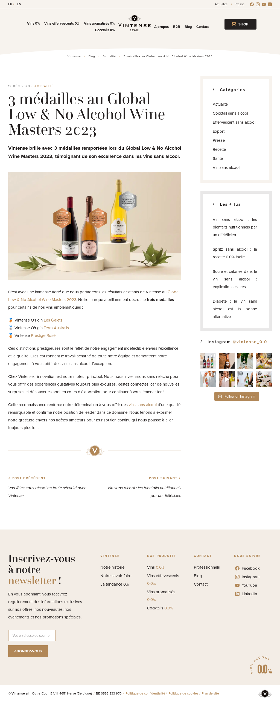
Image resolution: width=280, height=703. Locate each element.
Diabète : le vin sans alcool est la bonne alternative (235, 309)
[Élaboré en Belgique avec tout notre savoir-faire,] (208, 379)
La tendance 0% (114, 584)
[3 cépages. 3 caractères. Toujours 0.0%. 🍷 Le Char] (208, 361)
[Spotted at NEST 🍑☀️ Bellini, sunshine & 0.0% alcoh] (227, 361)
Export (218, 131)
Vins (156, 567)
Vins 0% (33, 23)
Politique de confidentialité (145, 693)
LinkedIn (249, 594)
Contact (202, 26)
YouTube (249, 585)
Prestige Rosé (43, 335)
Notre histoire (112, 567)
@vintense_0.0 (250, 342)
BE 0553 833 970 (109, 693)
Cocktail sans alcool (230, 113)
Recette (219, 149)
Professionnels (207, 567)
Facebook (251, 568)
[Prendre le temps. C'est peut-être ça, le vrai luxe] (245, 361)
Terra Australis (56, 328)
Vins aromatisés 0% (99, 23)
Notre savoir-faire (115, 576)
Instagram (250, 577)
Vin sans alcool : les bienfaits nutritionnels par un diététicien (235, 227)
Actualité (221, 4)
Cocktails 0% (105, 30)
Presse (240, 4)
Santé (218, 158)
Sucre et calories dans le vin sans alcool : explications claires (235, 279)
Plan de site (210, 693)
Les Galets (53, 320)
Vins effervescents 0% (62, 23)
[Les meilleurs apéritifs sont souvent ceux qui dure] (264, 361)
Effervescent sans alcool (234, 122)
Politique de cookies (183, 693)
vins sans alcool (143, 405)
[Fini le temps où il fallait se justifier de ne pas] (227, 379)
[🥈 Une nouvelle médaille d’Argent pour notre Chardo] (245, 379)
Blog (188, 26)
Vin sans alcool (226, 167)
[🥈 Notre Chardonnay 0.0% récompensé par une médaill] (264, 379)
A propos (161, 26)
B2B (176, 26)
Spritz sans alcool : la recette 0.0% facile (235, 253)
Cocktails (160, 608)
